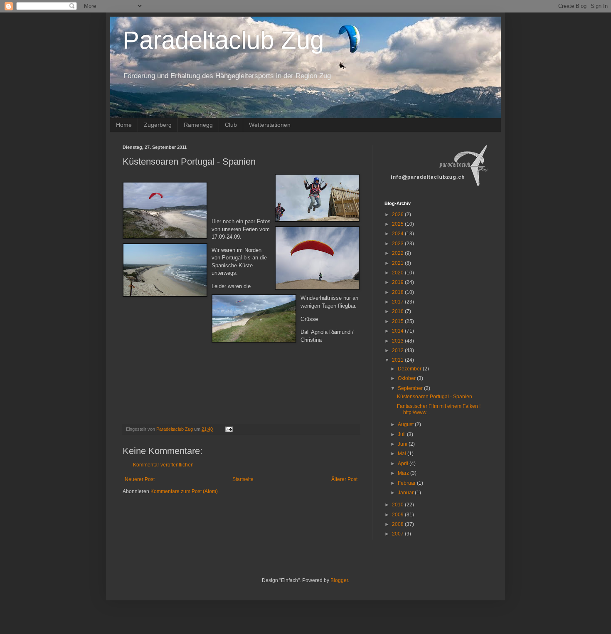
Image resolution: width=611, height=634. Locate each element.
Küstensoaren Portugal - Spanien (434, 397)
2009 (398, 515)
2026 (398, 214)
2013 (398, 341)
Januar (406, 493)
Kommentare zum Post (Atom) (184, 491)
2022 (398, 253)
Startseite (243, 479)
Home (124, 124)
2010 (398, 505)
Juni (403, 444)
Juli (402, 434)
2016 (398, 311)
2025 (398, 224)
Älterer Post (344, 479)
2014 (398, 331)
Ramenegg (198, 124)
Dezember (410, 369)
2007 (398, 534)
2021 (398, 263)
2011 (398, 360)
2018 (398, 292)
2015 (398, 321)
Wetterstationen (270, 124)
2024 (398, 234)
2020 (398, 273)
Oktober (407, 378)
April (403, 463)
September (411, 388)
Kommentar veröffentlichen (163, 465)
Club (231, 124)
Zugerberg (158, 124)
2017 (398, 302)
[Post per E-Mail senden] (228, 429)
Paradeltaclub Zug (223, 40)
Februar (407, 483)
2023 (398, 244)
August (406, 424)
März (404, 473)
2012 (398, 350)
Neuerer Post (140, 479)
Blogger (339, 580)
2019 (398, 282)
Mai (402, 453)
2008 (398, 524)
